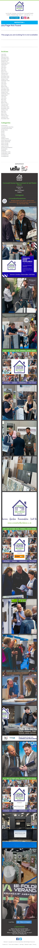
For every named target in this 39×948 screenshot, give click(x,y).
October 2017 (4, 61)
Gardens (3, 137)
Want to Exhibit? (19, 190)
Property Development (6, 147)
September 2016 (5, 80)
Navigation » (19, 22)
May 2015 (3, 99)
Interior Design (4, 143)
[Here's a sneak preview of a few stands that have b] (19, 866)
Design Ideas (4, 130)
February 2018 (4, 57)
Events (3, 131)
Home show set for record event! (19, 928)
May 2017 (3, 69)
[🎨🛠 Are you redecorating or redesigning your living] (19, 295)
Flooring (3, 135)
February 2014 (4, 115)
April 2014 (3, 112)
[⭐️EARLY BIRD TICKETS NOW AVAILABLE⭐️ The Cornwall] (19, 723)
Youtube (28, 18)
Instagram (25, 18)
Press (19, 188)
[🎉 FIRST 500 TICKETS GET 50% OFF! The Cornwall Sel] (19, 224)
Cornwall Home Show (6, 128)
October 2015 (4, 92)
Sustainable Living (5, 152)
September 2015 (5, 93)
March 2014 (4, 114)
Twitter (20, 939)
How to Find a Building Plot (19, 934)
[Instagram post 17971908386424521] (19, 509)
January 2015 (4, 105)
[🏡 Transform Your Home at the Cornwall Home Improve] (19, 438)
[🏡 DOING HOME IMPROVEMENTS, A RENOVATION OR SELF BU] (19, 794)
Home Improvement (6, 140)
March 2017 (4, 72)
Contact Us (19, 187)
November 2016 (5, 77)
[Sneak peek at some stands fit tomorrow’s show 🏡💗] (19, 830)
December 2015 (5, 89)
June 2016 (3, 83)
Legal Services (5, 146)
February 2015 (4, 104)
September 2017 (5, 63)
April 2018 (3, 55)
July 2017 (3, 66)
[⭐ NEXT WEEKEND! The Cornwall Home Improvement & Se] (19, 545)
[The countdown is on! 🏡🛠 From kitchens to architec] (19, 366)
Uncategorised (4, 154)
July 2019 (3, 54)
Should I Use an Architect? (19, 931)
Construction (4, 125)
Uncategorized (4, 156)
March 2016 (4, 86)
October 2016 (4, 79)
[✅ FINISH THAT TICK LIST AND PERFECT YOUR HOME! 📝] (19, 331)
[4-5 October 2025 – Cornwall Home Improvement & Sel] (19, 259)
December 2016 (5, 76)
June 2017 (3, 67)
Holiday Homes (5, 138)
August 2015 (4, 95)
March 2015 (4, 102)
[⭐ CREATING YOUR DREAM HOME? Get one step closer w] (19, 687)
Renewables (4, 149)
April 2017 (3, 70)
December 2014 (5, 107)
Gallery (19, 192)
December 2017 (5, 58)
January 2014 (4, 117)
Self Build (3, 150)
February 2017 (4, 73)
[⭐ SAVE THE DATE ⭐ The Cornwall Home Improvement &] (19, 759)
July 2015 (3, 96)
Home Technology (5, 141)
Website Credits (28, 944)
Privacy (34, 944)
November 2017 (5, 60)
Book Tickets (14, 17)
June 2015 (3, 98)
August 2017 (4, 64)
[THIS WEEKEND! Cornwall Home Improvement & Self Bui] (19, 901)
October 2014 (4, 110)
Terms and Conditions (13, 944)
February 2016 (4, 88)
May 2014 (3, 111)
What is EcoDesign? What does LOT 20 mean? (19, 932)
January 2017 (4, 74)
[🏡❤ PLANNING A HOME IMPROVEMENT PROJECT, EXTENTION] (19, 652)
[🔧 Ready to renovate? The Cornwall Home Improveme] (19, 473)
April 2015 (3, 101)
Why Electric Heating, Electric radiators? (19, 930)
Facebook (22, 18)
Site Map (21, 944)
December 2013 (5, 118)
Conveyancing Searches (7, 127)
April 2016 (3, 85)
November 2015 (5, 91)
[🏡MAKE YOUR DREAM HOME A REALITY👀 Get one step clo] (19, 616)
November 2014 (5, 108)
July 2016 (3, 82)
